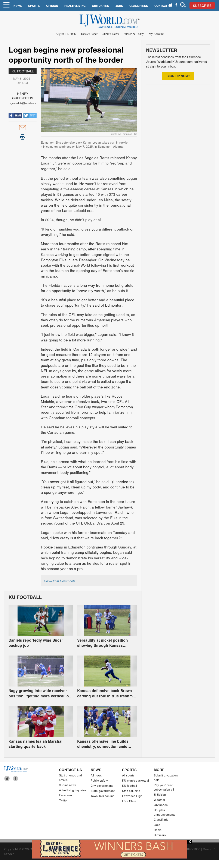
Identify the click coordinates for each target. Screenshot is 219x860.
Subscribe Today (134, 34)
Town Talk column (102, 796)
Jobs (119, 6)
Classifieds (138, 6)
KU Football (23, 71)
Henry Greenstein (22, 95)
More (159, 769)
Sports (34, 6)
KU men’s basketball (135, 780)
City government (102, 786)
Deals (157, 830)
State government (103, 791)
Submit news (67, 785)
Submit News (110, 34)
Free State (129, 801)
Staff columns (131, 791)
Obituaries (100, 6)
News (17, 6)
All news (96, 775)
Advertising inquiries (72, 790)
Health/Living (75, 6)
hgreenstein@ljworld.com (23, 103)
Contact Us (163, 6)
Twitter (63, 800)
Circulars (160, 835)
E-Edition (160, 794)
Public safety (99, 780)
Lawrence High (132, 796)
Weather (159, 800)
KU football (129, 786)
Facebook (65, 795)
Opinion (52, 6)
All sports (128, 775)
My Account (156, 34)
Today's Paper (89, 34)
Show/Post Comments (59, 581)
